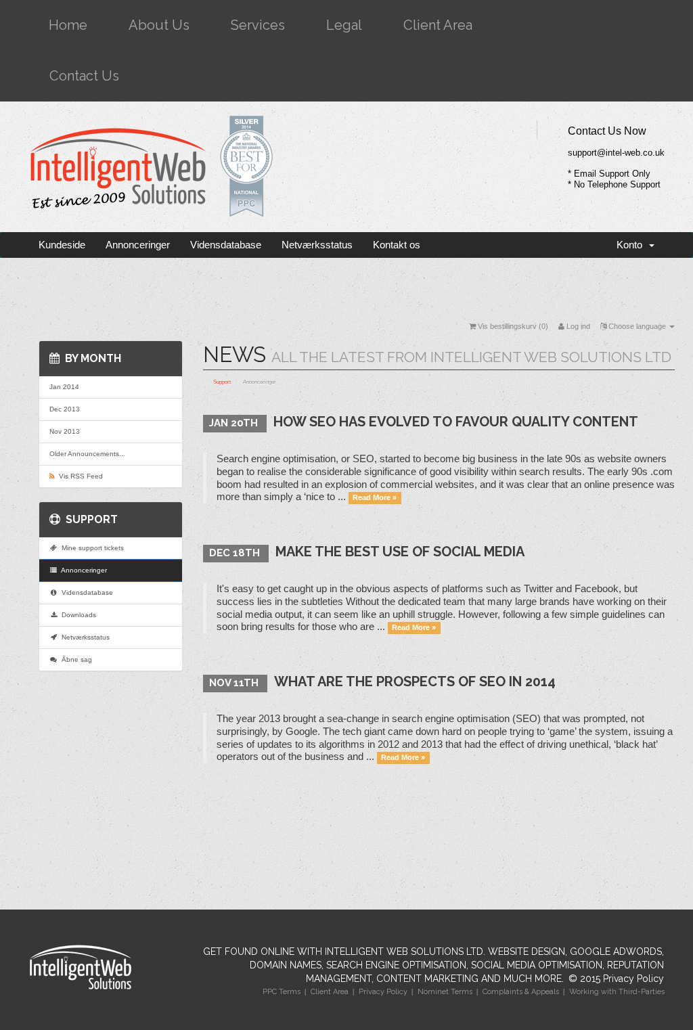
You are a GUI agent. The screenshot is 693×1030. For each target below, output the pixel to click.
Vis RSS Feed (79, 476)
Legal (344, 25)
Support (222, 381)
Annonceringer (138, 244)
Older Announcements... (87, 453)
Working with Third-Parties (617, 991)
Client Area (437, 25)
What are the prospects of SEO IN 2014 (415, 681)
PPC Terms (281, 991)
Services (258, 25)
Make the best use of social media (399, 551)
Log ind (577, 326)
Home (68, 25)
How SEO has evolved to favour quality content (455, 421)
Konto (632, 244)
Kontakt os (396, 244)
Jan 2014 (64, 386)
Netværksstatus (317, 244)
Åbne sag (75, 659)
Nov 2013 (64, 431)
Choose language (637, 326)
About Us (159, 25)
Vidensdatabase (225, 244)
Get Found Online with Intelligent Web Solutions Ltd (343, 951)
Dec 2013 (64, 409)
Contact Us (84, 76)
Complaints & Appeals (521, 991)
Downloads (77, 615)
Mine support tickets (91, 548)
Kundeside (62, 244)
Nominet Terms (445, 991)
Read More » (375, 497)
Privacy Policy (633, 978)
